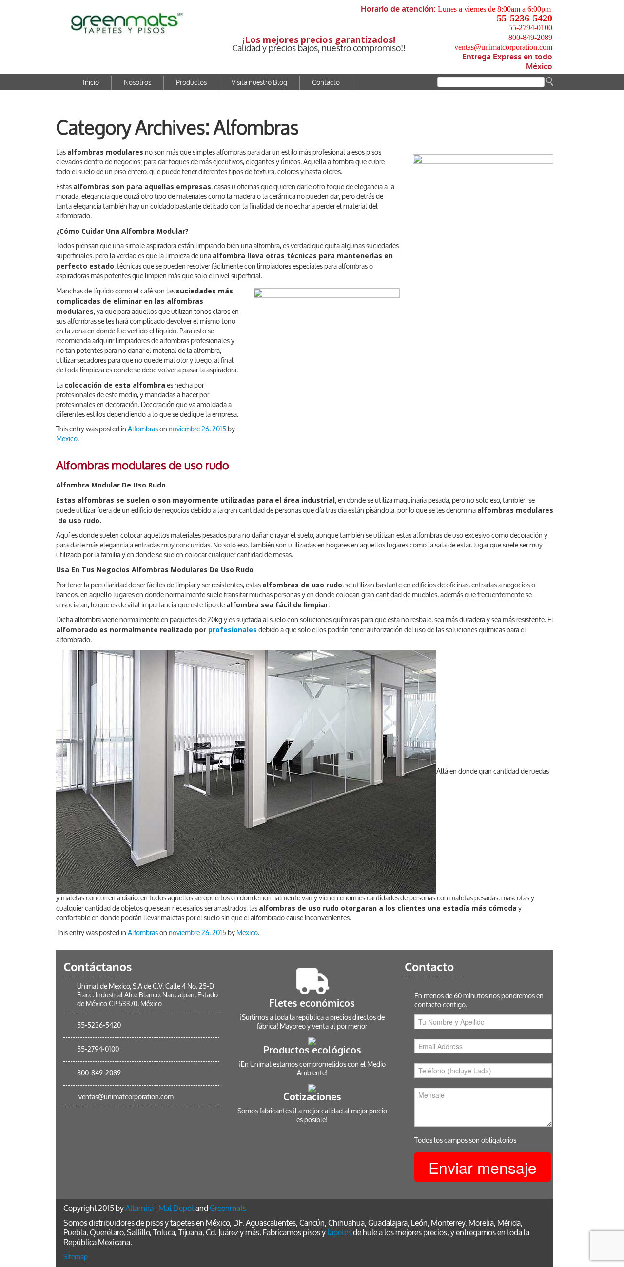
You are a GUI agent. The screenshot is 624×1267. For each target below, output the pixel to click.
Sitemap (75, 1257)
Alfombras (143, 429)
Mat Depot (176, 1208)
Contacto (326, 82)
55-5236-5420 (524, 18)
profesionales (232, 629)
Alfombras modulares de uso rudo (142, 465)
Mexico (67, 439)
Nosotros (137, 82)
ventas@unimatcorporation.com (503, 47)
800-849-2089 (530, 37)
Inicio (91, 82)
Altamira (139, 1208)
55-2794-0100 (530, 27)
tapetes (339, 1233)
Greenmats (228, 1208)
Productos (191, 82)
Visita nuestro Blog (259, 82)
